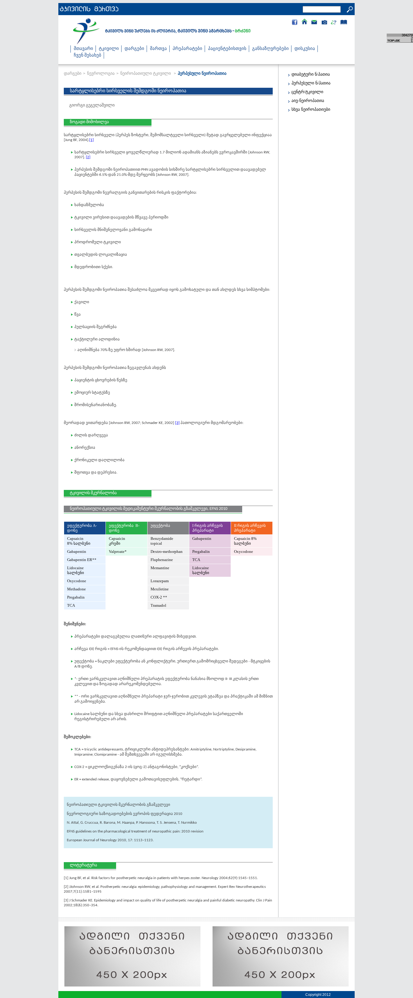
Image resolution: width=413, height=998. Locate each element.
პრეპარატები (187, 49)
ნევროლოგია (101, 73)
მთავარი (83, 49)
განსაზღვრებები (270, 49)
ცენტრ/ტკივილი (307, 92)
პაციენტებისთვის (227, 49)
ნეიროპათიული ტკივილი (146, 73)
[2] (88, 157)
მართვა (158, 49)
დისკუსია (304, 49)
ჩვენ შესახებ (87, 55)
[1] (91, 140)
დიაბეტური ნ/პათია (310, 74)
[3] (177, 423)
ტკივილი (109, 49)
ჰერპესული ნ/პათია (310, 83)
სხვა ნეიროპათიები (310, 109)
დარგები (134, 49)
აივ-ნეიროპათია (307, 100)
